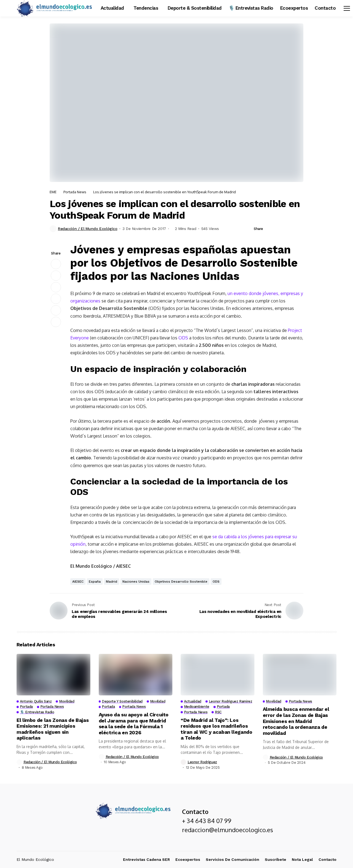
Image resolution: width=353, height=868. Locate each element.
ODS (183, 338)
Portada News (74, 192)
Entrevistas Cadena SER (146, 859)
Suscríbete (275, 859)
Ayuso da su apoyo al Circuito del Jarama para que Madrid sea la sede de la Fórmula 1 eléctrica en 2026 (134, 723)
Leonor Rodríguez (202, 762)
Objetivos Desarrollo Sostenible (181, 581)
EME (53, 192)
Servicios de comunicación (232, 859)
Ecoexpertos (187, 859)
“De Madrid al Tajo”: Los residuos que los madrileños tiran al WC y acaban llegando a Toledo (216, 729)
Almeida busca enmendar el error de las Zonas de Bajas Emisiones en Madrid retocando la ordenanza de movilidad (296, 721)
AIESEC (78, 581)
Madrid (111, 581)
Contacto (327, 859)
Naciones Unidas (135, 581)
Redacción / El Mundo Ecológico (87, 228)
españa (95, 581)
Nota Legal (302, 859)
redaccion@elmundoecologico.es (227, 830)
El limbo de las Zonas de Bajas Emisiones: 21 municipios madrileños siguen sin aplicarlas (53, 729)
